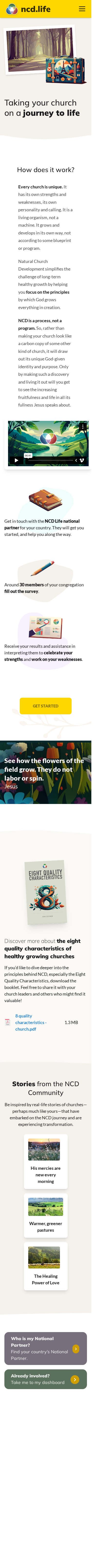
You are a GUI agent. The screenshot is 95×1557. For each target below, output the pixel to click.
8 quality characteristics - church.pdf (31, 1022)
